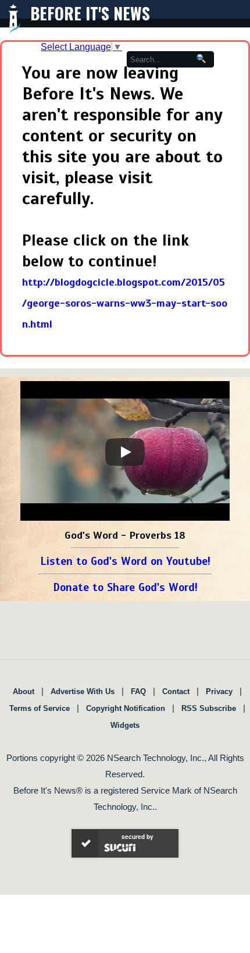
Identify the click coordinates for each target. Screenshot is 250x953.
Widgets (125, 725)
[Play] (125, 452)
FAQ (138, 691)
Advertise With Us (83, 691)
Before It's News (90, 13)
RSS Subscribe (208, 708)
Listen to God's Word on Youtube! (125, 561)
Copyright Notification (125, 708)
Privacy (219, 691)
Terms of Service (39, 708)
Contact (176, 691)
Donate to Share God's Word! (125, 587)
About (23, 691)
